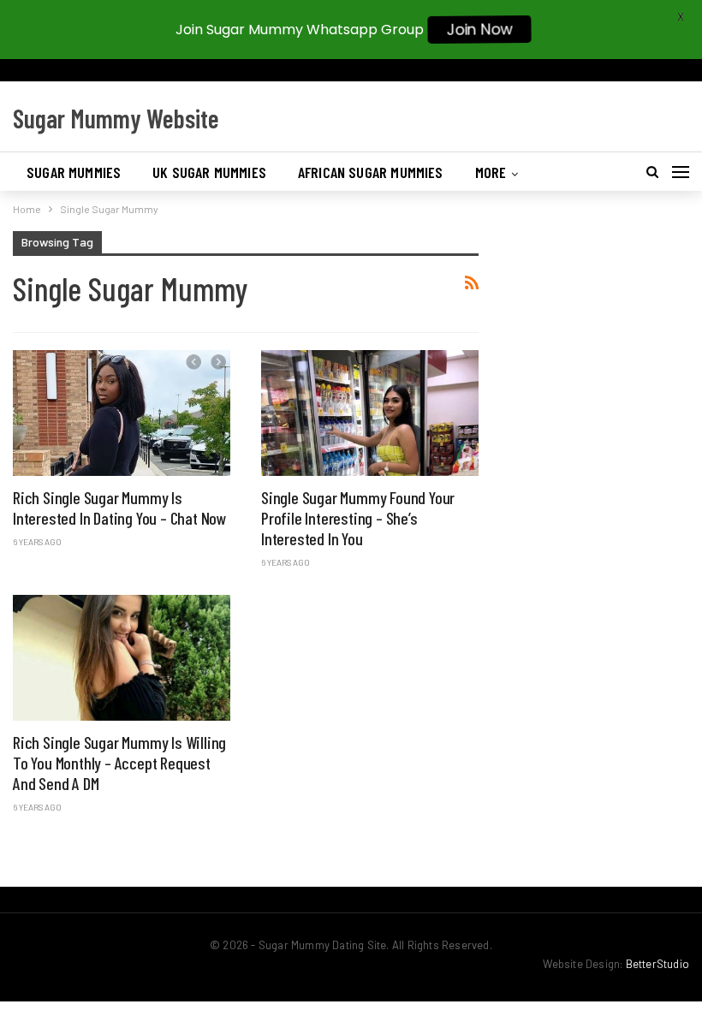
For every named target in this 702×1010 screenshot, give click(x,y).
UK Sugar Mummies (209, 172)
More (491, 172)
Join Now (479, 30)
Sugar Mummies (74, 172)
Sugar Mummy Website (116, 118)
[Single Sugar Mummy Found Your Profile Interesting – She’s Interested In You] (370, 413)
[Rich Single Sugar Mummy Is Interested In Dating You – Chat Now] (121, 413)
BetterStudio (657, 964)
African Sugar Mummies (370, 172)
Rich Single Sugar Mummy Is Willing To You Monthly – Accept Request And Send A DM (119, 762)
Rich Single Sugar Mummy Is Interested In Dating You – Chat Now (120, 507)
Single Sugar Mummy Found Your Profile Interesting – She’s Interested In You (358, 518)
